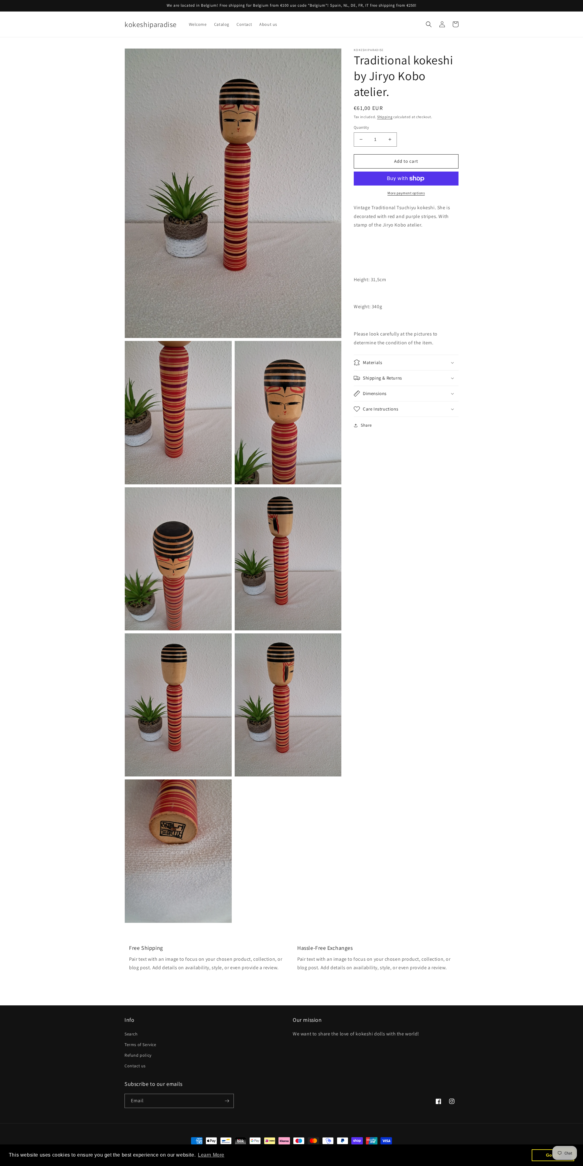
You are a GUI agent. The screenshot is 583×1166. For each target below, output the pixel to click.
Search (131, 1034)
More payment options (406, 193)
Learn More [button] (211, 1154)
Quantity (361, 127)
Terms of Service (140, 1044)
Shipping (385, 116)
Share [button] (366, 425)
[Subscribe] (227, 1101)
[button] (428, 24)
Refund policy (138, 1055)
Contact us (135, 1066)
